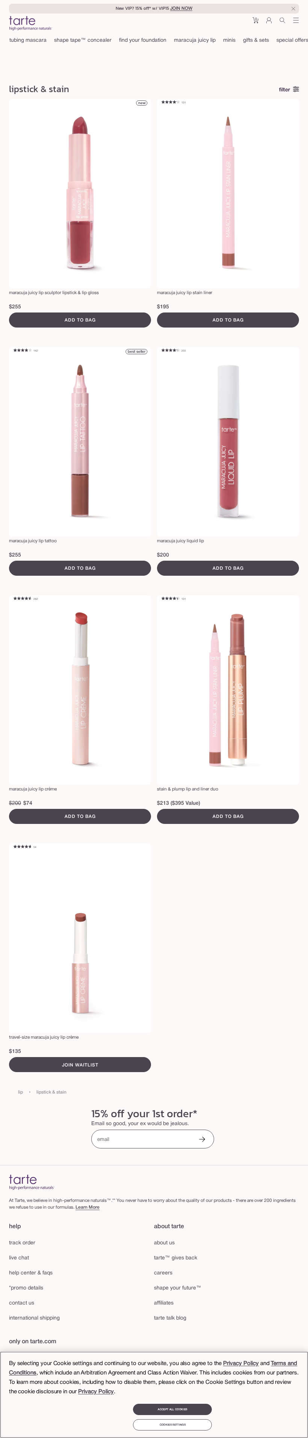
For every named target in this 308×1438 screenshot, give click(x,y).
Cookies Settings (173, 1425)
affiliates (164, 1303)
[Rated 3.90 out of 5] (22, 351)
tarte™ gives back (175, 1258)
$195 (163, 307)
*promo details (26, 1288)
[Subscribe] (202, 1140)
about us (164, 1243)
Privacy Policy (241, 1363)
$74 (27, 803)
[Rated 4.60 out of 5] (22, 599)
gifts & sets (256, 40)
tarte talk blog (170, 1318)
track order (22, 1243)
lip (20, 1092)
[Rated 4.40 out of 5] (170, 599)
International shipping (34, 1318)
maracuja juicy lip (195, 40)
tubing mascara (28, 40)
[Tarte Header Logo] (30, 24)
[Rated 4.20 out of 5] (170, 102)
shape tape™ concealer (83, 40)
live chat (19, 1258)
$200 (163, 555)
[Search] (282, 23)
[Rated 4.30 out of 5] (170, 351)
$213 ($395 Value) (178, 803)
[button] (255, 23)
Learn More (87, 1207)
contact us (21, 1303)
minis (229, 40)
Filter (284, 90)
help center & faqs (31, 1273)
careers (163, 1273)
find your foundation (142, 40)
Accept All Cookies (172, 1409)
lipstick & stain (51, 1092)
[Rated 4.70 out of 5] (22, 847)
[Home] (31, 1182)
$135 (15, 1051)
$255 (15, 307)
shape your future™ (177, 1288)
